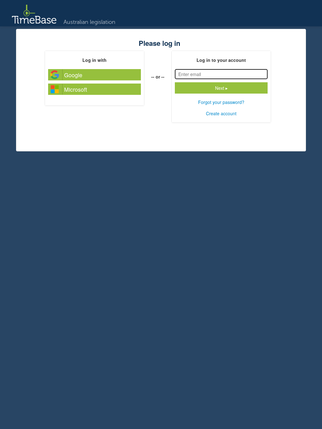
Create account (221, 113)
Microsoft (75, 89)
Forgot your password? (221, 102)
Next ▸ (221, 88)
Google (73, 75)
